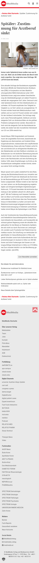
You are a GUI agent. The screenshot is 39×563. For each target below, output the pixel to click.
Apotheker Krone (8, 456)
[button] (3, 559)
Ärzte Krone (6, 453)
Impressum (6, 350)
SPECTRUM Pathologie (10, 498)
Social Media (6, 535)
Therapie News (7, 437)
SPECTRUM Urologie (9, 504)
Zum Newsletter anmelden (27, 257)
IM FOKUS (5, 408)
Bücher (4, 520)
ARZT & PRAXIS (7, 459)
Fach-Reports (6, 523)
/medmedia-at (8, 545)
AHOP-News (6, 449)
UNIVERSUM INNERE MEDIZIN (12, 508)
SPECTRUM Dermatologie (11, 491)
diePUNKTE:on (7, 365)
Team (4, 333)
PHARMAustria (7, 485)
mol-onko (5, 415)
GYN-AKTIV (6, 475)
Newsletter (5, 346)
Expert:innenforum (8, 402)
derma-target (6, 392)
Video (4, 440)
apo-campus (6, 368)
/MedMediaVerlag (9, 539)
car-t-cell (5, 385)
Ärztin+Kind (6, 462)
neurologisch (6, 479)
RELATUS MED (7, 424)
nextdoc (5, 418)
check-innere (6, 372)
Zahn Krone (6, 511)
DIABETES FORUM (8, 469)
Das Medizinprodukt (9, 466)
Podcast (5, 421)
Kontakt (5, 340)
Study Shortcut (7, 431)
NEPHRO (7, 482)
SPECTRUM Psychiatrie (10, 501)
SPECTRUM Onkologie (10, 495)
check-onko (6, 375)
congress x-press (8, 389)
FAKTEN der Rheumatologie (12, 472)
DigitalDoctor (6, 395)
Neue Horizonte (7, 530)
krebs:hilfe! (6, 411)
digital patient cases (9, 398)
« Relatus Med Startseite (10, 13)
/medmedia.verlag (9, 542)
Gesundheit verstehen (9, 526)
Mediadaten (6, 330)
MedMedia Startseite (9, 321)
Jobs (4, 337)
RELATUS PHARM (8, 427)
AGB (3, 353)
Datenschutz (6, 356)
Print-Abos (5, 343)
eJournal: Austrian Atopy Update (13, 382)
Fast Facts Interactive (9, 405)
